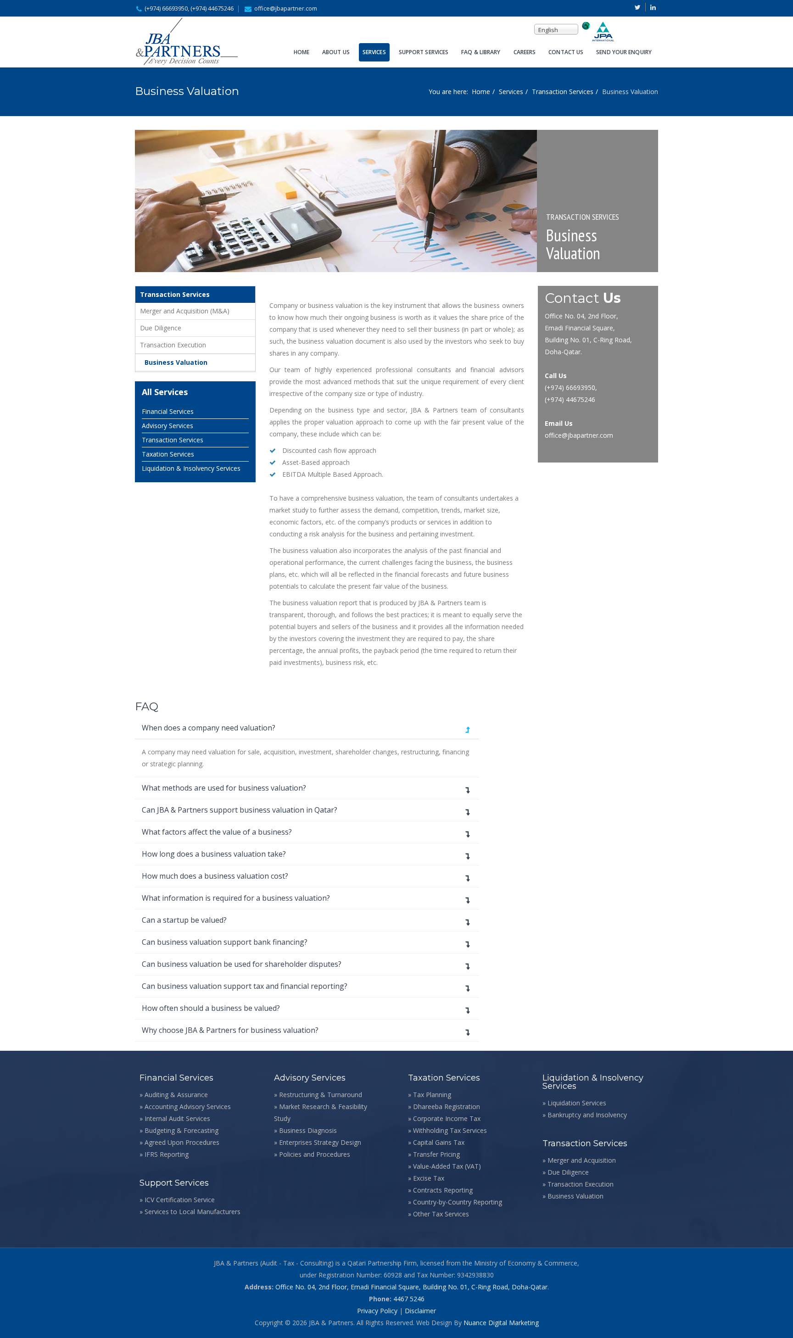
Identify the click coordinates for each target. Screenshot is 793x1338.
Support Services (424, 52)
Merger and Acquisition (581, 1160)
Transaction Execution (173, 344)
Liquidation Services (576, 1102)
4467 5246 (408, 1298)
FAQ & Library (480, 52)
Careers (525, 52)
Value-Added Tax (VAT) (447, 1166)
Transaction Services (562, 91)
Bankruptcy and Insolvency (587, 1114)
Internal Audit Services (177, 1118)
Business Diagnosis (308, 1130)
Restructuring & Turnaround (320, 1094)
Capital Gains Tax (438, 1142)
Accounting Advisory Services (188, 1106)
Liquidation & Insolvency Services (191, 468)
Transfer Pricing (436, 1154)
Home (301, 52)
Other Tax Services (441, 1214)
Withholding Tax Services (450, 1130)
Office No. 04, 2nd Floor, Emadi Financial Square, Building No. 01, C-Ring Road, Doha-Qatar (411, 1286)
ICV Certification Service (180, 1199)
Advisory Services (167, 425)
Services (374, 52)
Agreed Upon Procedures (182, 1142)
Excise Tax (428, 1178)
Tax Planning (432, 1094)
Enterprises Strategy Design (320, 1142)
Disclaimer (420, 1310)
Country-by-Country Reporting (457, 1202)
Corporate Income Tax (446, 1118)
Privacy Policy (377, 1310)
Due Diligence (160, 327)
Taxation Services (168, 454)
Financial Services (168, 411)
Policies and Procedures (314, 1154)
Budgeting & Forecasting (181, 1130)
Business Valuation (176, 362)
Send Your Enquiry (624, 52)
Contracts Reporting (443, 1190)
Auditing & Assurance (176, 1094)
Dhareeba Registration (446, 1106)
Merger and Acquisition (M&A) (184, 311)
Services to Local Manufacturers (192, 1211)
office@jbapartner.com (285, 8)
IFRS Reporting (167, 1154)
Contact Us (565, 52)
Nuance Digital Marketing (501, 1322)
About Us (336, 52)
